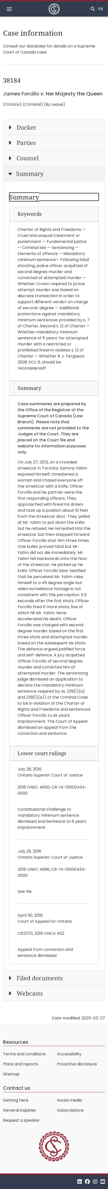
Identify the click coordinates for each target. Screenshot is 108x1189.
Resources (15, 1042)
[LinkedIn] (79, 1182)
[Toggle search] (92, 9)
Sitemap (11, 1074)
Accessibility (69, 1054)
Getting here (15, 1100)
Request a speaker (21, 1120)
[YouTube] (102, 1182)
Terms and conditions (24, 1054)
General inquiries (19, 1110)
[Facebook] (87, 1182)
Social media (69, 1100)
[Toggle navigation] (9, 9)
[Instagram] (95, 1182)
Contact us (16, 1088)
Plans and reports (20, 1064)
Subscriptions (70, 1110)
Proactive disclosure (77, 1064)
